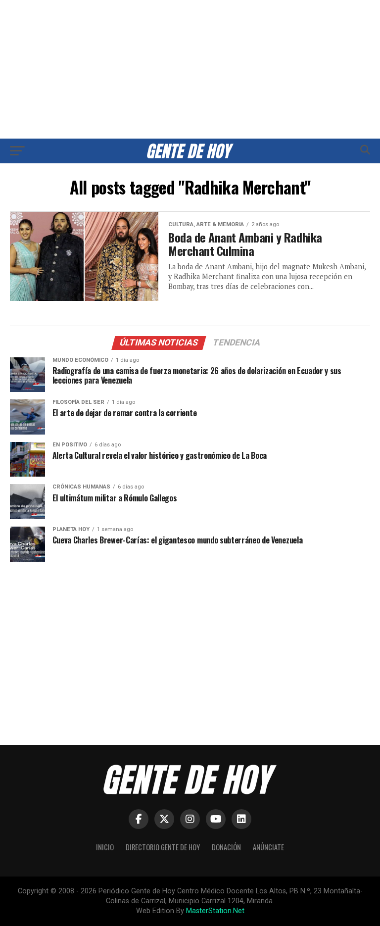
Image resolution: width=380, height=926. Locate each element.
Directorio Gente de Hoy (163, 847)
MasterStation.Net (215, 911)
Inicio (105, 847)
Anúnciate (268, 847)
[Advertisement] (190, 69)
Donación (226, 847)
